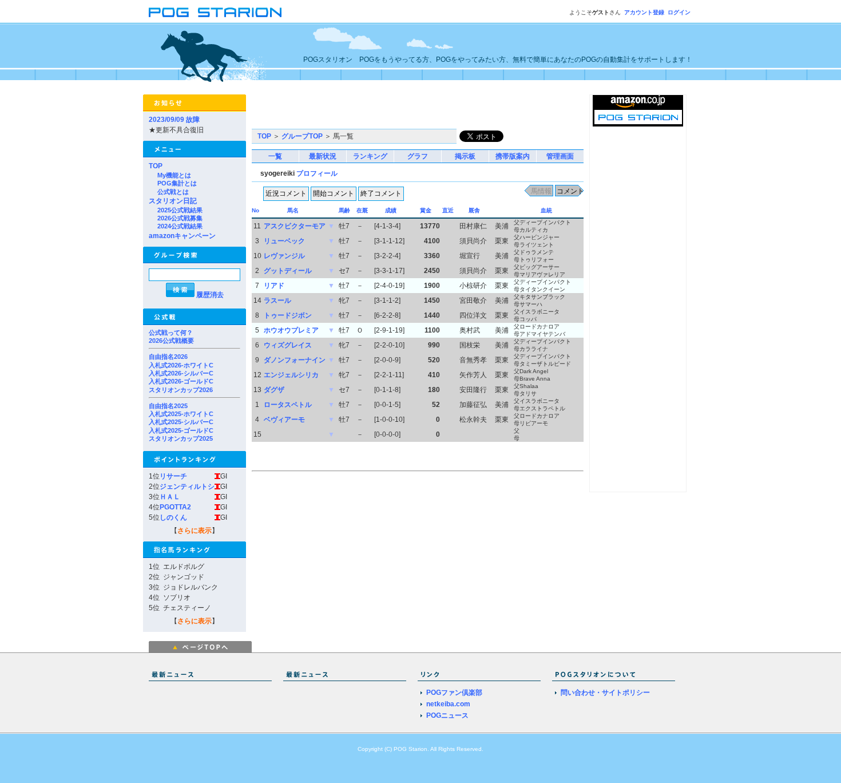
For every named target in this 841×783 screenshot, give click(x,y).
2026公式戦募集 (180, 218)
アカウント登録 (644, 12)
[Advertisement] (385, 111)
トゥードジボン (288, 315)
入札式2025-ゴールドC (181, 430)
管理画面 (560, 156)
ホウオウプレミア (291, 330)
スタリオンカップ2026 (181, 389)
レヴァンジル (284, 256)
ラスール (277, 300)
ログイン (679, 12)
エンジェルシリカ (291, 375)
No (255, 210)
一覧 (275, 156)
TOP (155, 166)
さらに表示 (194, 531)
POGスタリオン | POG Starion (215, 12)
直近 (448, 210)
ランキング (370, 156)
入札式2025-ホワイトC (181, 413)
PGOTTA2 (175, 507)
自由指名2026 (168, 356)
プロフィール (317, 173)
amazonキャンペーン (182, 236)
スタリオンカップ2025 (181, 438)
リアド (274, 286)
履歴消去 (210, 295)
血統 (546, 210)
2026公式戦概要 (171, 340)
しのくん (173, 517)
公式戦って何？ (171, 332)
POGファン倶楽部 (454, 693)
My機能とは (174, 175)
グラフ (417, 156)
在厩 (362, 210)
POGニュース (447, 715)
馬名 (293, 210)
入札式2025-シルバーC (181, 421)
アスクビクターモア (295, 226)
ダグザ (274, 390)
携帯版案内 (512, 156)
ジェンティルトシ (187, 487)
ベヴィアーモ (284, 420)
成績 (390, 210)
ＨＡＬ (170, 497)
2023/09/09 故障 (174, 120)
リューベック (284, 241)
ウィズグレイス (288, 345)
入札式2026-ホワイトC (181, 365)
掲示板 (465, 156)
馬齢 (344, 210)
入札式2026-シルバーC (181, 373)
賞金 (425, 210)
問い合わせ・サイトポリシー (605, 693)
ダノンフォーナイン (295, 360)
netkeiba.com (448, 704)
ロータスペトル (288, 405)
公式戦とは (173, 191)
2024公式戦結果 (180, 226)
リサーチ (173, 476)
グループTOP (302, 136)
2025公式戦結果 (180, 210)
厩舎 (474, 210)
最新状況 (322, 156)
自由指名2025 (168, 405)
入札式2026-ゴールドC (181, 381)
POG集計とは (177, 183)
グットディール (288, 271)
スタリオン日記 (173, 201)
